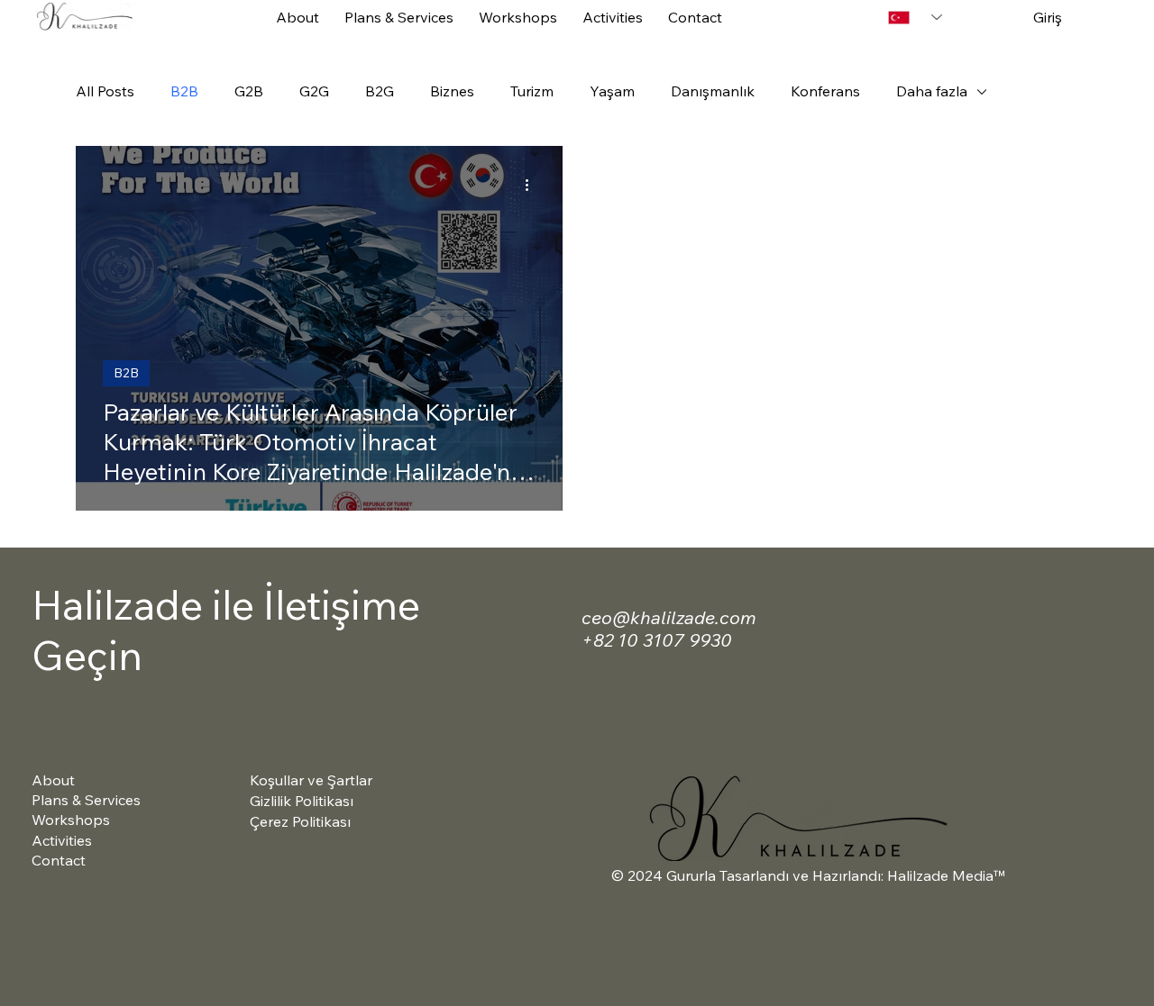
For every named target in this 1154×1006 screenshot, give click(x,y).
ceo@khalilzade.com (669, 617)
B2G (379, 91)
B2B (184, 91)
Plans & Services (86, 800)
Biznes (452, 91)
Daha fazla (931, 91)
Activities (62, 840)
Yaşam (612, 91)
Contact (59, 860)
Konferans (825, 91)
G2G (314, 91)
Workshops (71, 820)
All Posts (105, 91)
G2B (248, 91)
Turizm (532, 91)
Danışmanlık (713, 91)
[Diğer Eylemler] (533, 185)
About (53, 780)
